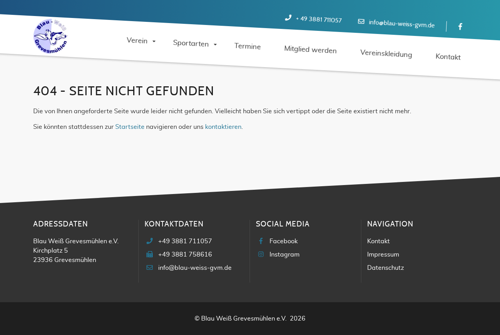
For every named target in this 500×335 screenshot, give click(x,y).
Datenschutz (385, 268)
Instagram (285, 254)
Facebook (284, 241)
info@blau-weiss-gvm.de (402, 24)
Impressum (383, 254)
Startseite (130, 127)
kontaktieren (223, 127)
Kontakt (378, 241)
